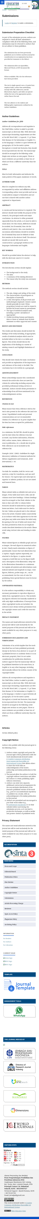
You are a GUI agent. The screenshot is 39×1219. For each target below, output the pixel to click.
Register (14, 23)
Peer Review (9, 882)
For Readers (7, 938)
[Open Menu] (2, 2)
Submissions (9, 898)
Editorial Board (10, 872)
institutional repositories (17, 805)
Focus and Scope (11, 866)
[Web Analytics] (7, 1211)
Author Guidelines (11, 887)
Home (4, 10)
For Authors (7, 942)
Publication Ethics (11, 877)
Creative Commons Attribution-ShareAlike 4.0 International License (18, 1205)
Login (7, 23)
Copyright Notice (11, 893)
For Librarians (8, 945)
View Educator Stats (18, 1211)
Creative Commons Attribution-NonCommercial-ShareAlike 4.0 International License (18, 761)
